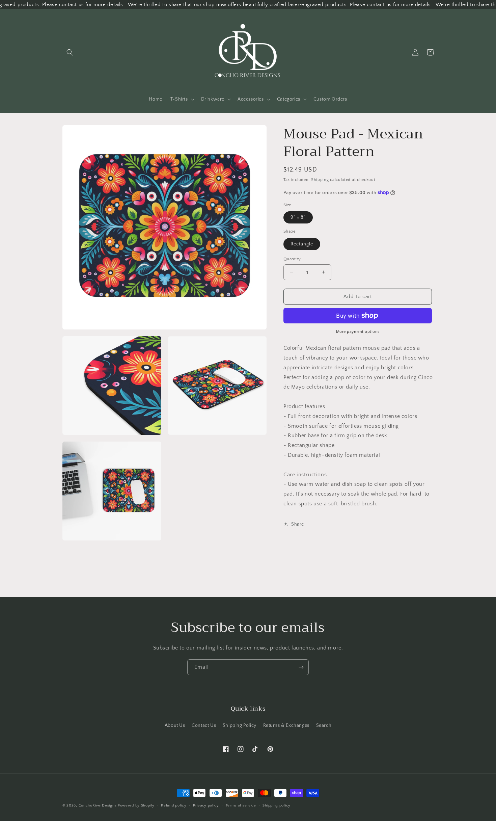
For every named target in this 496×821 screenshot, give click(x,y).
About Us (175, 725)
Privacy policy (206, 805)
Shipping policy (277, 805)
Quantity (292, 258)
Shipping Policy (239, 725)
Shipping (320, 180)
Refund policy (173, 805)
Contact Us (204, 725)
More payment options (358, 331)
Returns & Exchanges (286, 725)
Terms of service (241, 805)
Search (324, 725)
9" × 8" (298, 217)
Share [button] (297, 524)
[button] (69, 52)
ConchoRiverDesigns (98, 805)
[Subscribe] (301, 667)
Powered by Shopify (136, 805)
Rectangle (302, 243)
